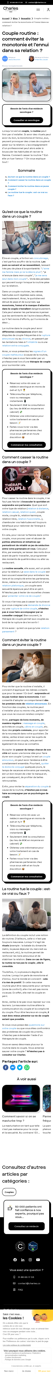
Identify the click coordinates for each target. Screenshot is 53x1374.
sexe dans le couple (35, 571)
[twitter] (20, 1067)
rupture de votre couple (23, 608)
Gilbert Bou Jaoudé (41, 60)
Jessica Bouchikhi (14, 60)
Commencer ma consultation (26, 444)
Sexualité (26, 18)
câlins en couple (34, 726)
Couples (9, 1192)
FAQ (20, 1289)
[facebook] (5, 1067)
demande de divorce (39, 605)
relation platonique (13, 585)
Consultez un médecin (26, 1226)
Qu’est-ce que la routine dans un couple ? (29, 176)
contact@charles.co (29, 1283)
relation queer (28, 511)
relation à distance (38, 508)
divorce (26, 338)
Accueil (5, 18)
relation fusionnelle (29, 518)
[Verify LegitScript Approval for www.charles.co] (33, 1249)
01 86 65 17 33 (26, 1277)
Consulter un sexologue (27, 120)
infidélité (32, 342)
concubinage (40, 258)
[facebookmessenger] (13, 1067)
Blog (15, 18)
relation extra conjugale (15, 345)
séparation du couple (37, 786)
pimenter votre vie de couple (24, 595)
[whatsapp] (27, 1067)
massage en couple (34, 723)
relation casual (10, 511)
